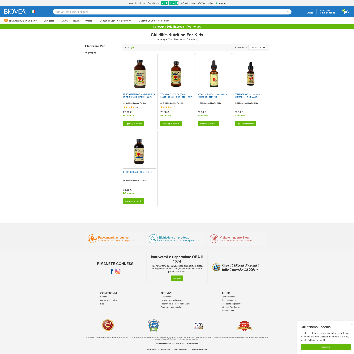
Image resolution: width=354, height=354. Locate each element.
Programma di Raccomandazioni (175, 303)
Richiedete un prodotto (232, 303)
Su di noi (104, 296)
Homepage (161, 39)
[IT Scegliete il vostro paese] (34, 11)
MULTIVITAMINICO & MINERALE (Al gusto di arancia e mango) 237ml (139, 95)
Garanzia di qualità (108, 300)
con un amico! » (155, 20)
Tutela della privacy (181, 349)
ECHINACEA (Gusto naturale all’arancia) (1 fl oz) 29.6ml (247, 95)
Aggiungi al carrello (133, 123)
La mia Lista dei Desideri (172, 300)
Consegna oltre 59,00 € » (116, 20)
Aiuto (310, 12)
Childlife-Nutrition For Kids (136, 103)
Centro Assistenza (230, 296)
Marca (65, 20)
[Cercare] (288, 11)
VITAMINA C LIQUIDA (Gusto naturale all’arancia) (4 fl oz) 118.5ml (176, 95)
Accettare (326, 346)
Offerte (88, 20)
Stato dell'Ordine (229, 300)
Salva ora (177, 278)
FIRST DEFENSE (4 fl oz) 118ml (137, 172)
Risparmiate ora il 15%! (23, 20)
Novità (76, 20)
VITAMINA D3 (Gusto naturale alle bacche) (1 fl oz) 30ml (212, 95)
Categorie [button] (49, 20)
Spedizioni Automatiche (171, 307)
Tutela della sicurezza (199, 349)
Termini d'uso (165, 349)
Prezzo (92, 52)
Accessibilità (151, 349)
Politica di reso (228, 310)
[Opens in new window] (112, 271)
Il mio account (167, 296)
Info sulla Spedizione (231, 307)
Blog (102, 303)
